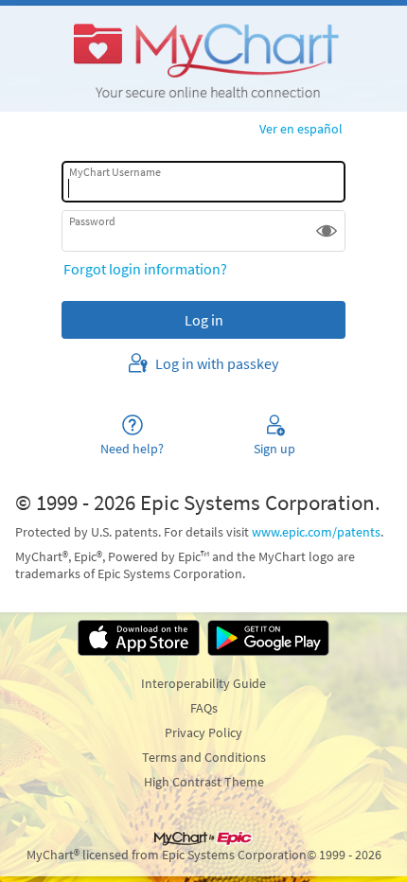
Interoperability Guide (203, 683)
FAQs (204, 707)
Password (92, 221)
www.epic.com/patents (316, 531)
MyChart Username (115, 172)
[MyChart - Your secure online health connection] (203, 58)
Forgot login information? (145, 268)
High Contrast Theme (204, 781)
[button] (326, 231)
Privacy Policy (203, 732)
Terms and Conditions (204, 757)
